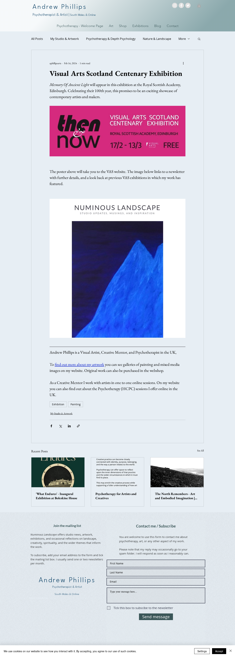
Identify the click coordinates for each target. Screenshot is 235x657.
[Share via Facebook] (51, 426)
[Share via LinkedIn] (69, 426)
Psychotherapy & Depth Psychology (110, 39)
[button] (199, 38)
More (182, 39)
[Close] (230, 651)
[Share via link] (78, 426)
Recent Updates (38, 598)
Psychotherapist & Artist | (50, 15)
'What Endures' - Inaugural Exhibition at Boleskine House (56, 496)
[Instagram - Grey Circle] (174, 5)
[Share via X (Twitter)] (60, 426)
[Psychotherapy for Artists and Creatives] (117, 472)
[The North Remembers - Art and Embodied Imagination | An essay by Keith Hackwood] (177, 472)
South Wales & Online (82, 15)
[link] (199, 5)
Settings (202, 651)
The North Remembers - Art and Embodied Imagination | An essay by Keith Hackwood (175, 496)
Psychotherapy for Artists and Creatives (116, 496)
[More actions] (183, 63)
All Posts (37, 39)
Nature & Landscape (157, 39)
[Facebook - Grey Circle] (181, 5)
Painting (75, 404)
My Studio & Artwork (64, 39)
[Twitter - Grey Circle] (188, 5)
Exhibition (58, 404)
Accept (219, 651)
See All (200, 450)
